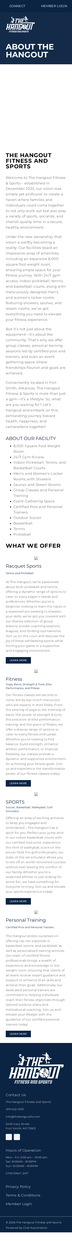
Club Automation (35, 1227)
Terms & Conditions (23, 1195)
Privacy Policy (18, 1187)
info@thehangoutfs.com (23, 1116)
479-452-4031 (15, 1109)
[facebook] (9, 1137)
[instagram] (17, 1137)
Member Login (19, 1204)
